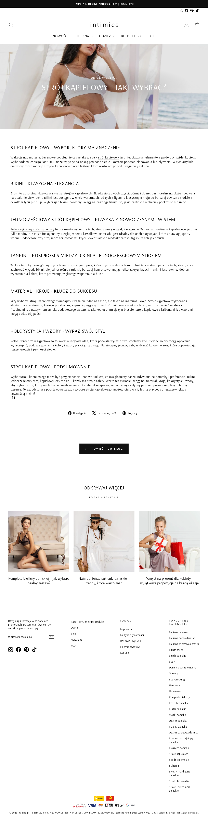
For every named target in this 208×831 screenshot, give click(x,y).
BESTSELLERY (131, 36)
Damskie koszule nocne (182, 667)
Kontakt (124, 652)
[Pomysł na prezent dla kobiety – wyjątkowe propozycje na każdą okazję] (169, 541)
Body (172, 661)
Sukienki (174, 765)
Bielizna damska (178, 632)
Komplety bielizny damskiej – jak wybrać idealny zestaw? (38, 580)
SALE (151, 36)
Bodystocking (177, 679)
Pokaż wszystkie (104, 497)
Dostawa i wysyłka (131, 640)
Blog (112, 77)
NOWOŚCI (60, 36)
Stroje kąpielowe (178, 753)
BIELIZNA (82, 36)
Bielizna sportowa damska (184, 643)
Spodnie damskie (179, 759)
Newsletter (77, 639)
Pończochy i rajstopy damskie (181, 740)
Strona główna (99, 77)
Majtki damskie (177, 714)
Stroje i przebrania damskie (179, 788)
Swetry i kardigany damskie (179, 773)
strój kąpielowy (108, 157)
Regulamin (126, 629)
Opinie (74, 627)
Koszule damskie (178, 703)
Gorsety (173, 673)
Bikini (48, 197)
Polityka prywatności (132, 635)
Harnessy (174, 685)
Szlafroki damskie (179, 781)
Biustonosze (176, 649)
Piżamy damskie (178, 726)
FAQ (73, 645)
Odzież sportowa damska (183, 732)
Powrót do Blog (107, 448)
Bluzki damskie (177, 655)
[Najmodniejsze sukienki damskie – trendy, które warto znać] (104, 541)
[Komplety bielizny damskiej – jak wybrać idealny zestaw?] (38, 541)
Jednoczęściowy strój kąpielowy (32, 229)
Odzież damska (177, 720)
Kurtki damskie (177, 709)
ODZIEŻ (105, 36)
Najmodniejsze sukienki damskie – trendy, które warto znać (104, 580)
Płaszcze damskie (179, 748)
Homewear (175, 691)
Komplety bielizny (179, 697)
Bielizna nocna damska (182, 638)
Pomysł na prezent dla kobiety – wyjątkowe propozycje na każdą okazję (169, 580)
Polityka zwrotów (130, 646)
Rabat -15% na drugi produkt (87, 621)
